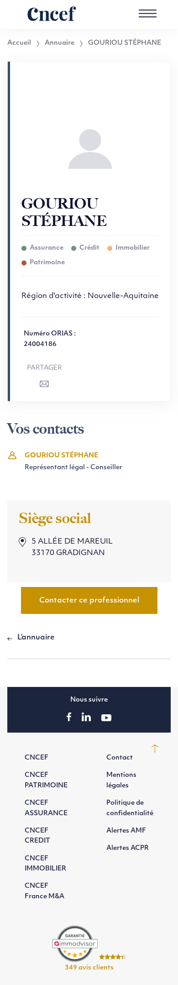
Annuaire (59, 43)
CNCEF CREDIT (37, 836)
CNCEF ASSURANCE (46, 808)
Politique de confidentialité (129, 808)
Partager (44, 368)
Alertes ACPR (127, 848)
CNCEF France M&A (44, 891)
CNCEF (36, 757)
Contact (119, 757)
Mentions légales (121, 780)
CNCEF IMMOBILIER (45, 863)
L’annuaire (36, 637)
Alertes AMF (126, 831)
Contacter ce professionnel (89, 600)
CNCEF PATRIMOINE (46, 780)
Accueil (19, 43)
